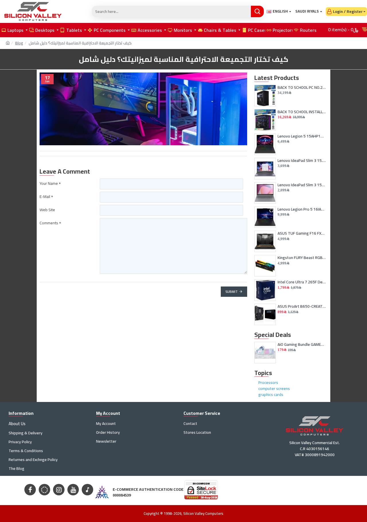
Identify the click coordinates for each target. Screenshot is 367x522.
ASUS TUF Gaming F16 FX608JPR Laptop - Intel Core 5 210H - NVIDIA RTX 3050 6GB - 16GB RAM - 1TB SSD (302, 233)
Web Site (47, 209)
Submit (231, 291)
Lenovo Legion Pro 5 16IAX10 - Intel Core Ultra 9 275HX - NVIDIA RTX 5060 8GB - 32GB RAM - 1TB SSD (302, 209)
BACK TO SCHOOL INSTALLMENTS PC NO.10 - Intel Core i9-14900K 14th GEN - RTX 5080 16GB (302, 111)
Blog (19, 43)
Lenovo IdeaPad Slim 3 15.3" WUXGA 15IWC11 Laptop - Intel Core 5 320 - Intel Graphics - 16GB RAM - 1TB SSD (302, 160)
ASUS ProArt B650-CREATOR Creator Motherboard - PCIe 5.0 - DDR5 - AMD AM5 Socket (302, 306)
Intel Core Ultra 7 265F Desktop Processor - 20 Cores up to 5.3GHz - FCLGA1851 (302, 281)
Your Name (49, 183)
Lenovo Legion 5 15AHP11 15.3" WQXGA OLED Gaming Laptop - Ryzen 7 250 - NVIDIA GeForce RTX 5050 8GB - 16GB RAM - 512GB (302, 136)
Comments (49, 223)
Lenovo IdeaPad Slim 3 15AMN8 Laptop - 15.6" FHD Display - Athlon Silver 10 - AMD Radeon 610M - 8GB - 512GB (302, 184)
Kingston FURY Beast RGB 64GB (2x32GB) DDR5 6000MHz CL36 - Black (302, 257)
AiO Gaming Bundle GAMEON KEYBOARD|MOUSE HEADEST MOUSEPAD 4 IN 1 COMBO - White (302, 344)
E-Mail (45, 196)
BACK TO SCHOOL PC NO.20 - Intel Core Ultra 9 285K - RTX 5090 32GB (302, 87)
